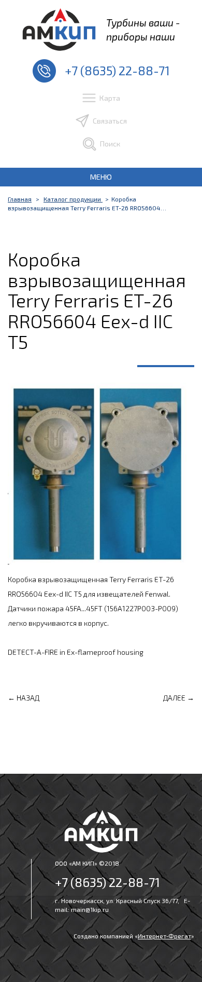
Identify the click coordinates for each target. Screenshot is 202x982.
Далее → (178, 697)
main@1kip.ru (90, 909)
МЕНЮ (101, 176)
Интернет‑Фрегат (164, 935)
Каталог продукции (73, 199)
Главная (20, 199)
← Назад (23, 697)
